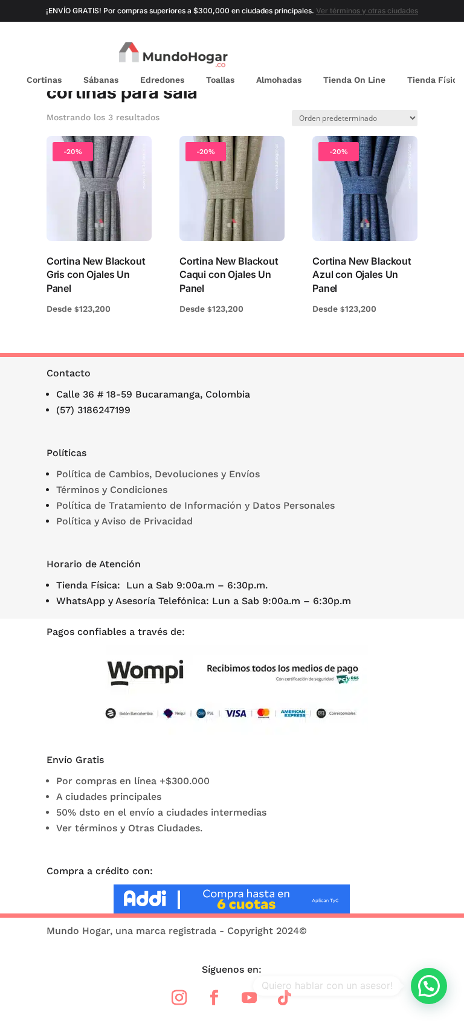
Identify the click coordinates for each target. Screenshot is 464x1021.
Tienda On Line (354, 80)
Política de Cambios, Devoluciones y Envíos (158, 474)
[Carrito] (449, 55)
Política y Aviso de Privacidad (124, 521)
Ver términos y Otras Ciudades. (129, 828)
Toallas (220, 80)
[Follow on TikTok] (284, 998)
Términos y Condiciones (111, 489)
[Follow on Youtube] (249, 998)
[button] (429, 986)
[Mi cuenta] (432, 55)
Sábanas (100, 80)
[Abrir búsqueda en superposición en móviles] (415, 55)
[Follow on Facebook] (214, 998)
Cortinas (44, 80)
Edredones (162, 80)
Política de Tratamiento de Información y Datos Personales (195, 505)
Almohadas (278, 80)
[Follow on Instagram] (179, 998)
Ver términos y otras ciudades (367, 10)
